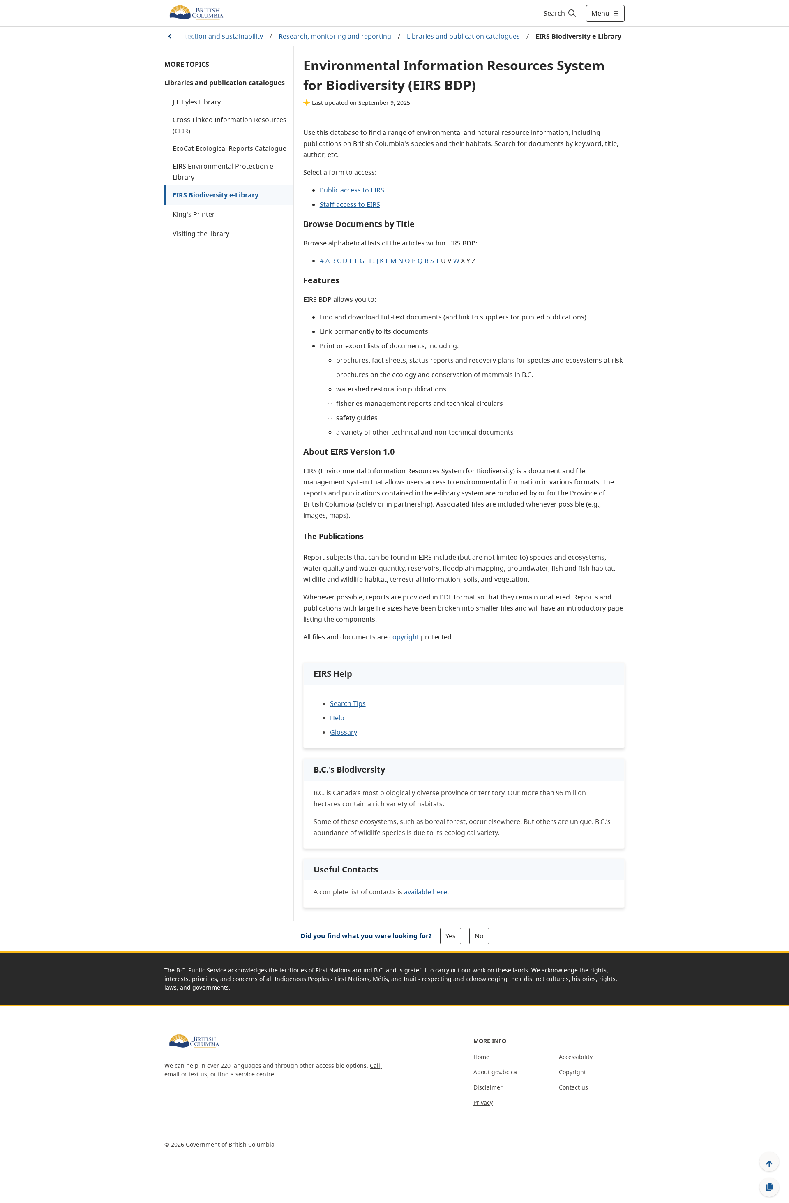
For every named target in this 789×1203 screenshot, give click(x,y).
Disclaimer (488, 1087)
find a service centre (246, 1074)
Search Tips (348, 703)
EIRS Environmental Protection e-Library (224, 172)
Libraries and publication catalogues (463, 36)
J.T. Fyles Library (197, 101)
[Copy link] (769, 1187)
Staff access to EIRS (350, 204)
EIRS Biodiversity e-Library (215, 194)
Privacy (483, 1102)
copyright (404, 636)
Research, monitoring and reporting (335, 36)
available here (425, 891)
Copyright (572, 1072)
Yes (450, 935)
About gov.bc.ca (495, 1072)
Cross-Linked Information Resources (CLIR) (229, 125)
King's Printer (194, 214)
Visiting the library (201, 233)
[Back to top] (769, 1161)
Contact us (573, 1087)
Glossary (343, 732)
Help (337, 717)
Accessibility (576, 1057)
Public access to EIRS (352, 189)
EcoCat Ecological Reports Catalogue (229, 148)
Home (481, 1057)
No (479, 935)
